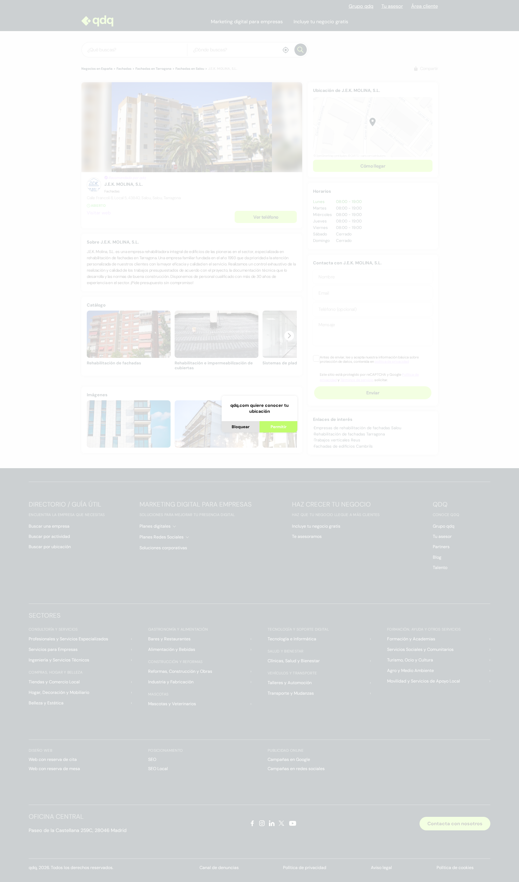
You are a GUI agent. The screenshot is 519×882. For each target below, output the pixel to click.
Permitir (279, 427)
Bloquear (240, 427)
